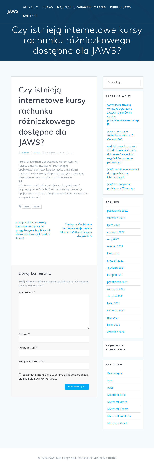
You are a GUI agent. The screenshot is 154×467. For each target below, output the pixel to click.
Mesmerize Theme (104, 457)
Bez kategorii (115, 373)
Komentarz (27, 292)
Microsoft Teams (117, 409)
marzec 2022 (115, 246)
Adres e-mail (28, 347)
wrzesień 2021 (116, 289)
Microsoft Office (117, 402)
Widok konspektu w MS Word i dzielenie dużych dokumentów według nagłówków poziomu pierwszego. (121, 154)
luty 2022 (112, 253)
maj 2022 (113, 239)
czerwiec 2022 (116, 232)
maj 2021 (113, 317)
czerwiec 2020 (116, 332)
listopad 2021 (115, 275)
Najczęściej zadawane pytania (81, 7)
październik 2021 (117, 282)
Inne (36, 152)
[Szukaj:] (123, 82)
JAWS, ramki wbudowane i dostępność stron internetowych (123, 173)
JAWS (13, 11)
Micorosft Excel (116, 394)
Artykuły (30, 7)
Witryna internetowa (32, 361)
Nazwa (24, 334)
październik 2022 (117, 210)
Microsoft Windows (119, 416)
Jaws (26, 206)
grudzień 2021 (116, 267)
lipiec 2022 (113, 225)
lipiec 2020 (113, 324)
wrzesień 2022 (116, 218)
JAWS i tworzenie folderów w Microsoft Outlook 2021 (120, 135)
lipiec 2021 (113, 303)
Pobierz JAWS (120, 7)
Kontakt (30, 15)
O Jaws (47, 7)
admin (25, 152)
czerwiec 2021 (116, 310)
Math (36, 206)
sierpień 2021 (115, 296)
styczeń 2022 (115, 260)
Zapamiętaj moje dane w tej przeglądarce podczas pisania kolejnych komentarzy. (53, 376)
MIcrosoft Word (117, 423)
